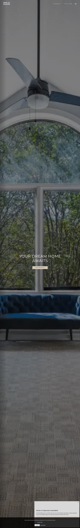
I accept (37, 525)
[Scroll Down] (40, 498)
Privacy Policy (42, 525)
